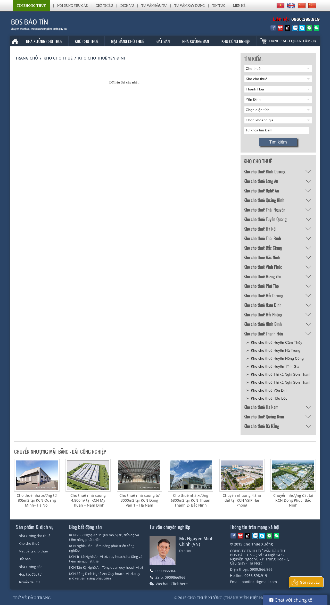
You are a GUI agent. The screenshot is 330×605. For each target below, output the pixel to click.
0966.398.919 (305, 19)
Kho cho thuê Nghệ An (261, 191)
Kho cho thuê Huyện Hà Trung (275, 350)
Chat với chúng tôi (293, 600)
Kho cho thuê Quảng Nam (264, 416)
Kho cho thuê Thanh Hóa (263, 334)
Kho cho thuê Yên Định (269, 390)
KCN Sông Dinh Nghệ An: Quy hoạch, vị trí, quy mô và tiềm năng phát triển (104, 576)
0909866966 (165, 570)
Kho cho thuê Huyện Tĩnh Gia (275, 366)
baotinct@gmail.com (259, 581)
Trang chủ (26, 58)
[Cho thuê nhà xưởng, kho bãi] (46, 24)
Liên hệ (239, 5)
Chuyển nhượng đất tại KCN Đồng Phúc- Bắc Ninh (293, 500)
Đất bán (163, 41)
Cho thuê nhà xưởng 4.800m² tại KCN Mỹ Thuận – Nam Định (88, 500)
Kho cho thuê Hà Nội (260, 229)
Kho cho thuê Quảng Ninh (264, 200)
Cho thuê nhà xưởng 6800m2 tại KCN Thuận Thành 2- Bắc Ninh (190, 500)
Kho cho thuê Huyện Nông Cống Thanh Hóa (277, 359)
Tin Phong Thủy (31, 5)
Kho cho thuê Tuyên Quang (265, 219)
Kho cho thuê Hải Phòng (263, 314)
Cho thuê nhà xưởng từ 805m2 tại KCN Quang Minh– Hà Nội (37, 500)
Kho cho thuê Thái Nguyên (264, 210)
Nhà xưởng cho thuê (44, 41)
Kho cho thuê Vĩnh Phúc (263, 267)
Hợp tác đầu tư (30, 574)
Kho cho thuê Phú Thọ (261, 286)
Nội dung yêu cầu (72, 5)
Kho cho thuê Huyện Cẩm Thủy (276, 342)
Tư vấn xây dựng (189, 5)
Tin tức (218, 5)
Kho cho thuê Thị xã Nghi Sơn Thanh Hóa (281, 375)
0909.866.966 (261, 569)
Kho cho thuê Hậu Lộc (269, 398)
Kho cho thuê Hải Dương (263, 295)
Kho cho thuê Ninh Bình (263, 324)
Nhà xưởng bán (195, 41)
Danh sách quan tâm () (292, 41)
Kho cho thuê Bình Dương (264, 171)
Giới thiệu (104, 5)
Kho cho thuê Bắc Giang (263, 248)
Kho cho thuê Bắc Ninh (262, 257)
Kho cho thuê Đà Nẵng (261, 426)
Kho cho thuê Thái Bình (262, 238)
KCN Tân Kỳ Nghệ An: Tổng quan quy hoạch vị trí (106, 567)
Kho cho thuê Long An (261, 181)
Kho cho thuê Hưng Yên (262, 276)
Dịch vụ (127, 5)
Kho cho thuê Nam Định (263, 305)
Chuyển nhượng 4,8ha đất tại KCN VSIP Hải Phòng (242, 500)
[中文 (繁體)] (312, 5)
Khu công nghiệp (235, 41)
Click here (179, 583)
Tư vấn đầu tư (154, 5)
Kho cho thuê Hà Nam (261, 407)
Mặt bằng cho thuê (127, 41)
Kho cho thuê (86, 41)
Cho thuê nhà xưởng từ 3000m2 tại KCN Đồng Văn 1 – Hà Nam (139, 500)
